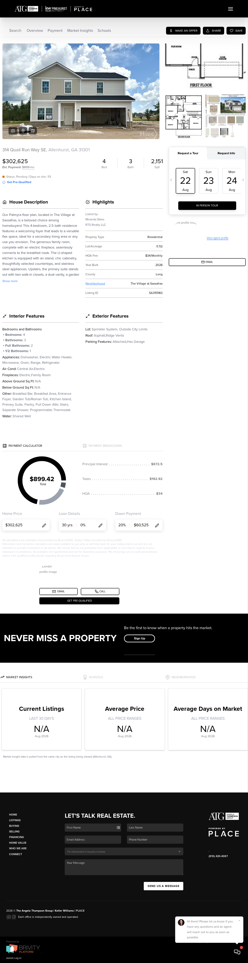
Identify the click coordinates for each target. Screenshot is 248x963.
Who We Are (18, 848)
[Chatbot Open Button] (237, 952)
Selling (14, 831)
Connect (15, 854)
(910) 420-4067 (218, 856)
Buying (14, 826)
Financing (16, 837)
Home (13, 814)
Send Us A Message (163, 886)
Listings (15, 820)
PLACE (80, 910)
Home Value (17, 842)
